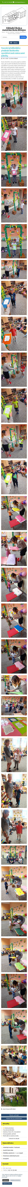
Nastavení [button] (5, 1180)
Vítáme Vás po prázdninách (14, 1118)
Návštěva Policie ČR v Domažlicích (11, 1132)
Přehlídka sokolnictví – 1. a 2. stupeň (13, 1153)
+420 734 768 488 (8, 2)
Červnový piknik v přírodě (9, 1134)
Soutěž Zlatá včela (8, 1150)
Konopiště (6, 1158)
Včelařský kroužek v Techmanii (11, 1147)
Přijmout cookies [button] (7, 1183)
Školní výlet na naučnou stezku (11, 1136)
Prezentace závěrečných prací (11, 1156)
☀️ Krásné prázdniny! (8, 1128)
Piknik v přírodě (14, 1115)
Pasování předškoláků (8, 1130)
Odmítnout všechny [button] (15, 1180)
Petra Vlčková (14, 58)
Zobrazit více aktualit (14, 1138)
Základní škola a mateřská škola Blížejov (14, 29)
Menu (16, 43)
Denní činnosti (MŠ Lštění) (9, 1109)
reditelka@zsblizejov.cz (20, 2)
